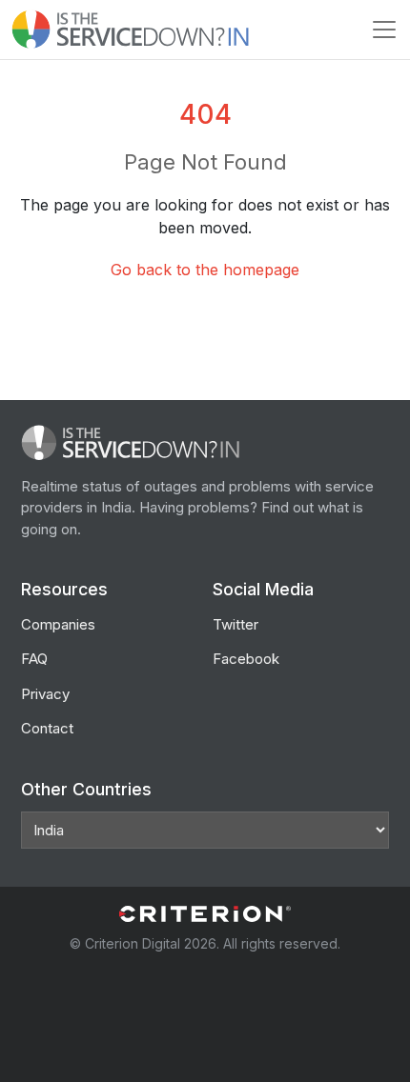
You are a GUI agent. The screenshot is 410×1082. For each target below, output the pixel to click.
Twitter (235, 624)
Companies (58, 624)
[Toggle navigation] (384, 29)
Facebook (246, 659)
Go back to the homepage (205, 269)
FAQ (34, 659)
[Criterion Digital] (205, 914)
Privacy (45, 694)
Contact (47, 728)
